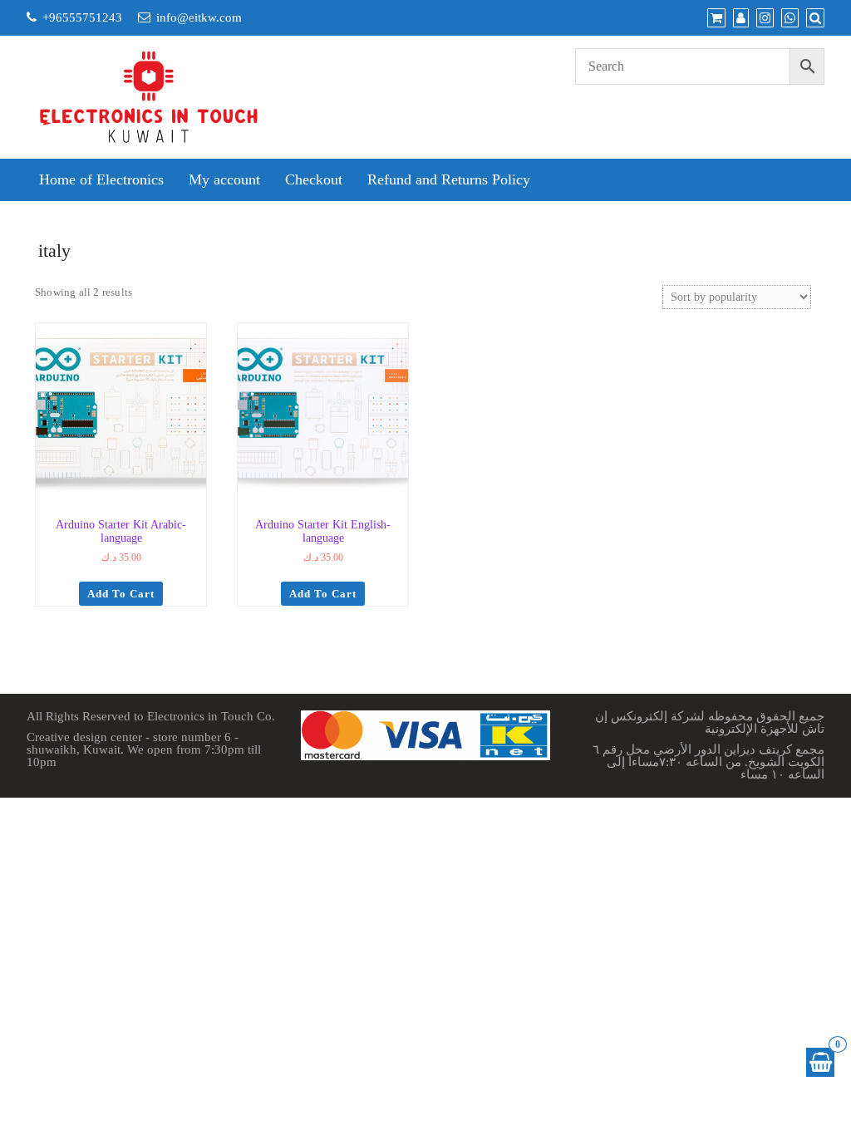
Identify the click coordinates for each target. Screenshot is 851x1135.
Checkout (313, 179)
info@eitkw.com (199, 17)
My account (224, 179)
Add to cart (121, 593)
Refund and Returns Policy (448, 179)
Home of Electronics (101, 179)
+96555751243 (82, 17)
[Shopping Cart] (820, 1062)
